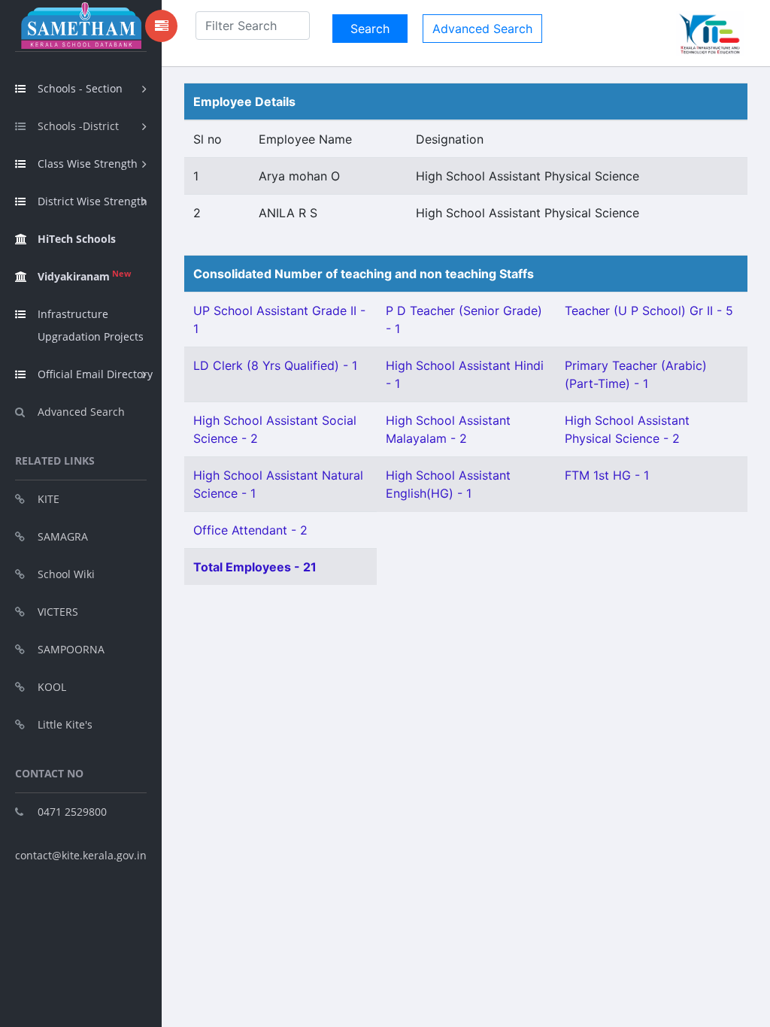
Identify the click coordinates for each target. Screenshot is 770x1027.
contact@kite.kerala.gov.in (81, 855)
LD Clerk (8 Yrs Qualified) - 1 (275, 365)
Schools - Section (80, 88)
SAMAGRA (63, 536)
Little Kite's (65, 724)
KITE (48, 499)
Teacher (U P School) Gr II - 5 (649, 310)
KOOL (52, 687)
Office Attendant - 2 (250, 530)
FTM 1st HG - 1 (607, 475)
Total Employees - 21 (255, 566)
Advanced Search (81, 411)
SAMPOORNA (71, 649)
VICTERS (58, 611)
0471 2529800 (72, 811)
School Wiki (66, 574)
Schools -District (78, 126)
